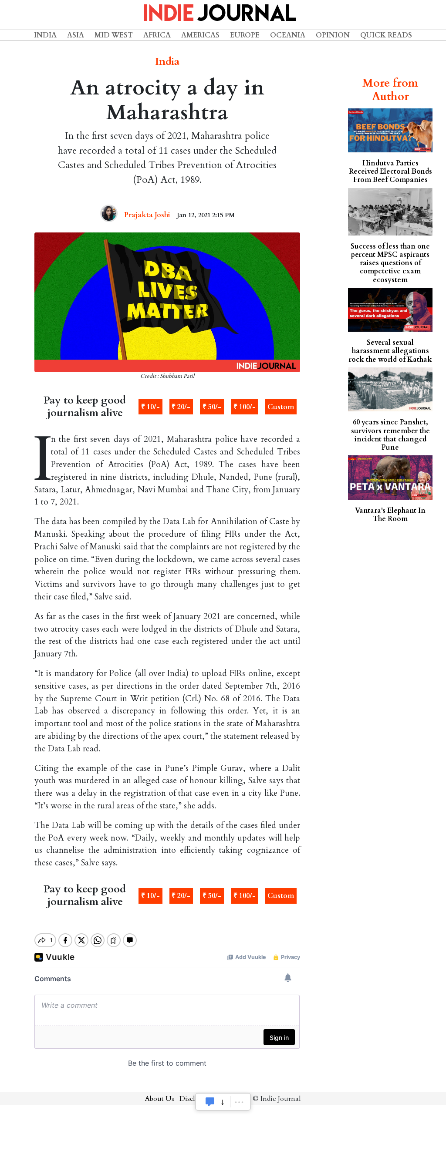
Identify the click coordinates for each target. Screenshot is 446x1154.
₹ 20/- (181, 407)
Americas (200, 35)
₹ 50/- (212, 407)
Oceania (287, 35)
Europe (245, 35)
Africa (157, 35)
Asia (75, 35)
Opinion (333, 35)
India (45, 35)
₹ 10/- (150, 407)
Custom (280, 407)
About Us (159, 1099)
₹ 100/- (244, 407)
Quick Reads (386, 35)
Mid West (114, 35)
